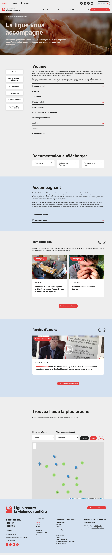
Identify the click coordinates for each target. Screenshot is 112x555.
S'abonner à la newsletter (95, 519)
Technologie (59, 529)
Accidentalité (60, 531)
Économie (59, 527)
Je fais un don (104, 10)
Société (58, 537)
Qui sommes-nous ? (53, 10)
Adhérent (26, 3)
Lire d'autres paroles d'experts (68, 383)
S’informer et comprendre (79, 10)
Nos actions (65, 10)
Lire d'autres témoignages (68, 306)
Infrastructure (60, 533)
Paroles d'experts (42, 338)
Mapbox (102, 498)
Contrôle (58, 525)
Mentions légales (89, 522)
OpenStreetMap (84, 498)
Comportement (60, 522)
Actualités (39, 530)
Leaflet (72, 498)
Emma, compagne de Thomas (47, 286)
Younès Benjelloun (98, 528)
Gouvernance (60, 535)
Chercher (84, 438)
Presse (15, 3)
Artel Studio (98, 526)
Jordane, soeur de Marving (83, 286)
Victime (4, 3)
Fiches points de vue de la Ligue (65, 541)
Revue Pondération (61, 539)
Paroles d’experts (61, 543)
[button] (99, 242)
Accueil (42, 10)
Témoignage (40, 258)
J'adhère (94, 10)
